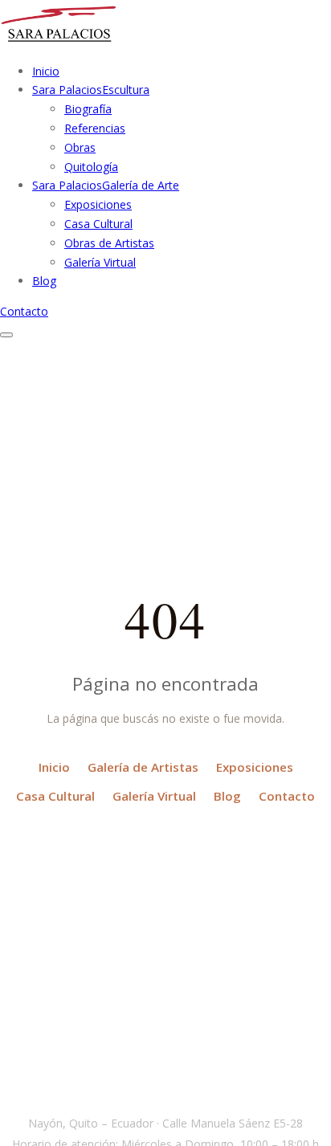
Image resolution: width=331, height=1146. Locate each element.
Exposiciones (98, 204)
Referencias (94, 128)
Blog (227, 796)
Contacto (24, 311)
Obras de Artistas (109, 243)
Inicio (54, 767)
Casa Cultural (98, 223)
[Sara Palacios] (59, 40)
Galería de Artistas (143, 767)
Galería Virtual (100, 262)
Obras (80, 147)
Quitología (91, 166)
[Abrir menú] (6, 334)
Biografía (88, 108)
